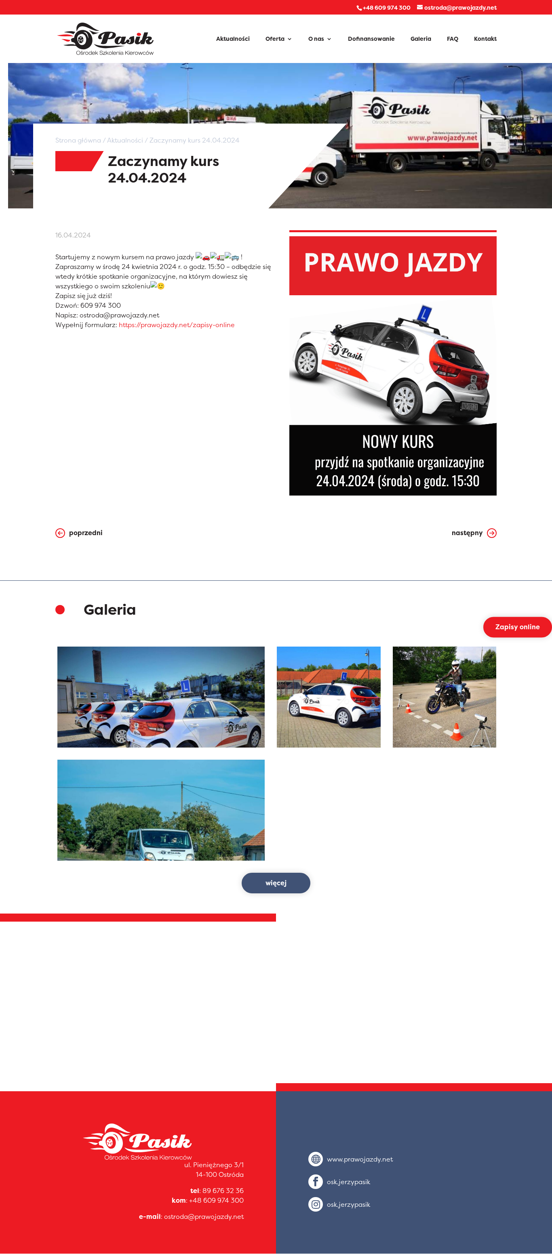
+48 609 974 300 (216, 1200)
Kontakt (485, 39)
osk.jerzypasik (348, 1181)
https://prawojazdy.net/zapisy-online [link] (177, 324)
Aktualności (233, 39)
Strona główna (78, 140)
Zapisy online (517, 626)
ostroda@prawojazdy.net (204, 1216)
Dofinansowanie (371, 39)
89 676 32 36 (223, 1190)
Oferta (274, 39)
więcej (276, 882)
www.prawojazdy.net (360, 1159)
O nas (316, 39)
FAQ (452, 39)
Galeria (421, 39)
